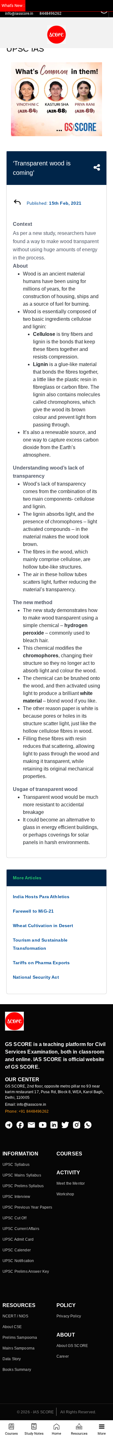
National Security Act (36, 977)
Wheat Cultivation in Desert (43, 925)
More (102, 1434)
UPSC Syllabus (16, 1164)
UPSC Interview (16, 1196)
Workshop (65, 1194)
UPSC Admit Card (18, 1239)
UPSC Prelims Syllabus (23, 1186)
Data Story (12, 1359)
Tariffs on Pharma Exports (41, 962)
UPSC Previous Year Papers (27, 1207)
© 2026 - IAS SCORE (35, 1412)
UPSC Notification (18, 1261)
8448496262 (51, 13)
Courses (11, 1434)
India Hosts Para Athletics (41, 896)
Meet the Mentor (70, 1183)
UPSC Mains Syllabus (22, 1175)
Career (62, 1356)
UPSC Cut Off (14, 1218)
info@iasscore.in (19, 13)
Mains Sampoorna (19, 1348)
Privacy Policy (68, 1316)
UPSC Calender (17, 1250)
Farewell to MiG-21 (33, 911)
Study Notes (34, 1434)
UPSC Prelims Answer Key (26, 1271)
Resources (79, 1434)
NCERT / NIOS (15, 1316)
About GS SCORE (72, 1346)
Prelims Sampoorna (20, 1337)
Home (56, 1434)
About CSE (12, 1327)
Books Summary (17, 1369)
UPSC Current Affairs (21, 1229)
